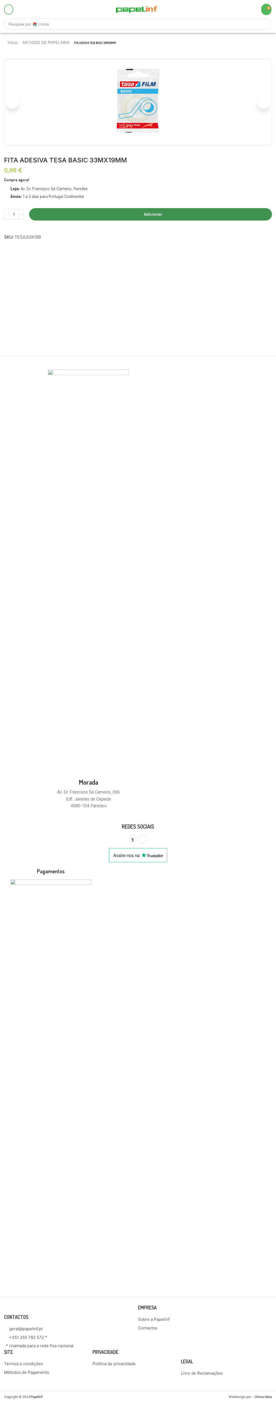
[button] (8, 9)
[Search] (265, 24)
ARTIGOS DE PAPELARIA (46, 42)
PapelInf (37, 1397)
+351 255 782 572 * (28, 1337)
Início (13, 42)
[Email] (143, 839)
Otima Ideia (263, 1397)
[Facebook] (132, 839)
